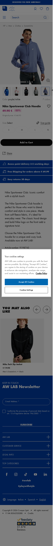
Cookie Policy (41, 273)
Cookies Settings (26, 290)
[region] (26, 273)
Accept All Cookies (26, 282)
